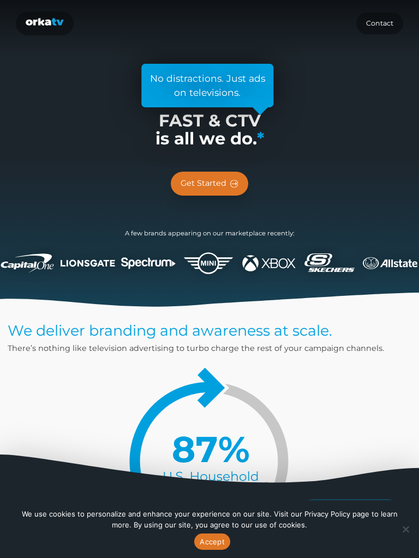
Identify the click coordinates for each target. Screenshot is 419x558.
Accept (212, 541)
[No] (405, 529)
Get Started (203, 183)
